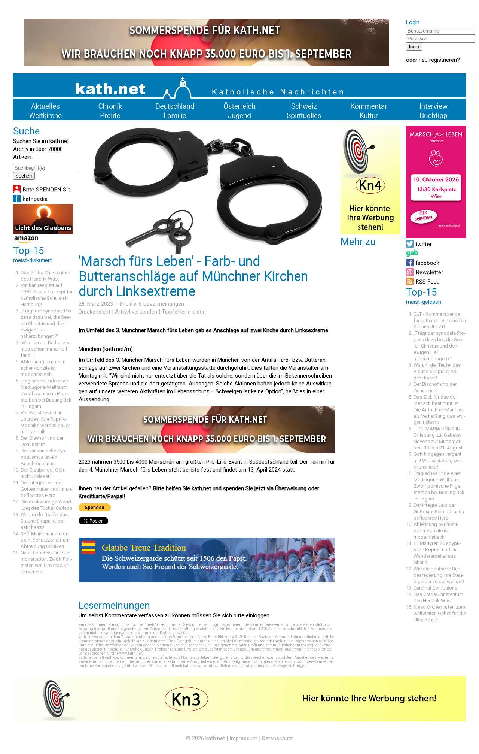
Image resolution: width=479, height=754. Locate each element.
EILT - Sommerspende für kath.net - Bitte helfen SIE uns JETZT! (440, 320)
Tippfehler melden (184, 311)
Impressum (243, 738)
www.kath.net (130, 653)
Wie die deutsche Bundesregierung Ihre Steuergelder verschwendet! (439, 575)
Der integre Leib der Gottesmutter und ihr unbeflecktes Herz (47, 489)
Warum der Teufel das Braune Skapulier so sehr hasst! (44, 521)
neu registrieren (438, 60)
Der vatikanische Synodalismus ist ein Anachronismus (44, 457)
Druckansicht (94, 311)
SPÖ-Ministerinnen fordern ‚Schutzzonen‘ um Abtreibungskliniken (45, 540)
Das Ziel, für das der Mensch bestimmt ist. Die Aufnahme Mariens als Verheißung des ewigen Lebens (439, 409)
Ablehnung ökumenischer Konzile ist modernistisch (43, 368)
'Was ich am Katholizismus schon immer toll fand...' (46, 349)
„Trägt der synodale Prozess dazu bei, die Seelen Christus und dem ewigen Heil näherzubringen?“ (47, 323)
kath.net (215, 738)
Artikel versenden (136, 311)
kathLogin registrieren (222, 625)
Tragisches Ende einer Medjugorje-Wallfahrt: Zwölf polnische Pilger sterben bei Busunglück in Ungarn (46, 393)
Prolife (128, 303)
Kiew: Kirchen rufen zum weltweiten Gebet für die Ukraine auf (440, 613)
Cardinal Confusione (435, 588)
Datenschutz (277, 738)
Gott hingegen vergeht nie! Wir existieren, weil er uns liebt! (438, 460)
